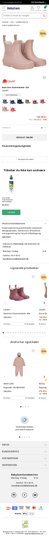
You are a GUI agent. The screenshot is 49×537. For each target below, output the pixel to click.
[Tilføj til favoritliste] (44, 78)
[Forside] (13, 8)
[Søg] (44, 15)
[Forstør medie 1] (24, 51)
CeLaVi (5, 90)
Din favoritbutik (37, 2)
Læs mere (6, 237)
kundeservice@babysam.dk (16, 259)
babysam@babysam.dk (34, 533)
